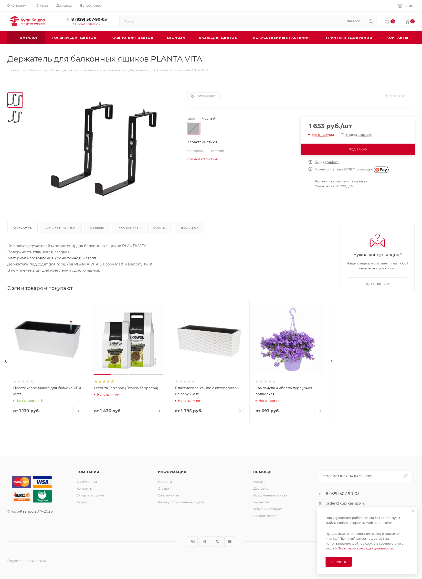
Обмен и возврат (267, 509)
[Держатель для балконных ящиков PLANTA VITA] (103, 147)
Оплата (160, 227)
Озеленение (168, 495)
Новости (165, 482)
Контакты (84, 488)
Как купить (129, 227)
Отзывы (97, 227)
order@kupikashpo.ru (345, 503)
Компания (87, 472)
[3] (394, 96)
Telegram (205, 541)
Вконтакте (192, 541)
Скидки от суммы (90, 495)
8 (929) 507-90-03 (89, 19)
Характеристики (60, 227)
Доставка (189, 227)
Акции (81, 502)
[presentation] (6, 361)
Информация (172, 472)
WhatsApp (229, 541)
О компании (86, 482)
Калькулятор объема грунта (181, 502)
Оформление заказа (270, 495)
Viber (217, 541)
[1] (386, 96)
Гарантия (261, 502)
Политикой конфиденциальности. (366, 548)
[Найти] (371, 21)
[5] (403, 96)
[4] (399, 96)
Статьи (163, 488)
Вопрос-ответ (264, 516)
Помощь (262, 472)
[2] (390, 96)
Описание (22, 227)
